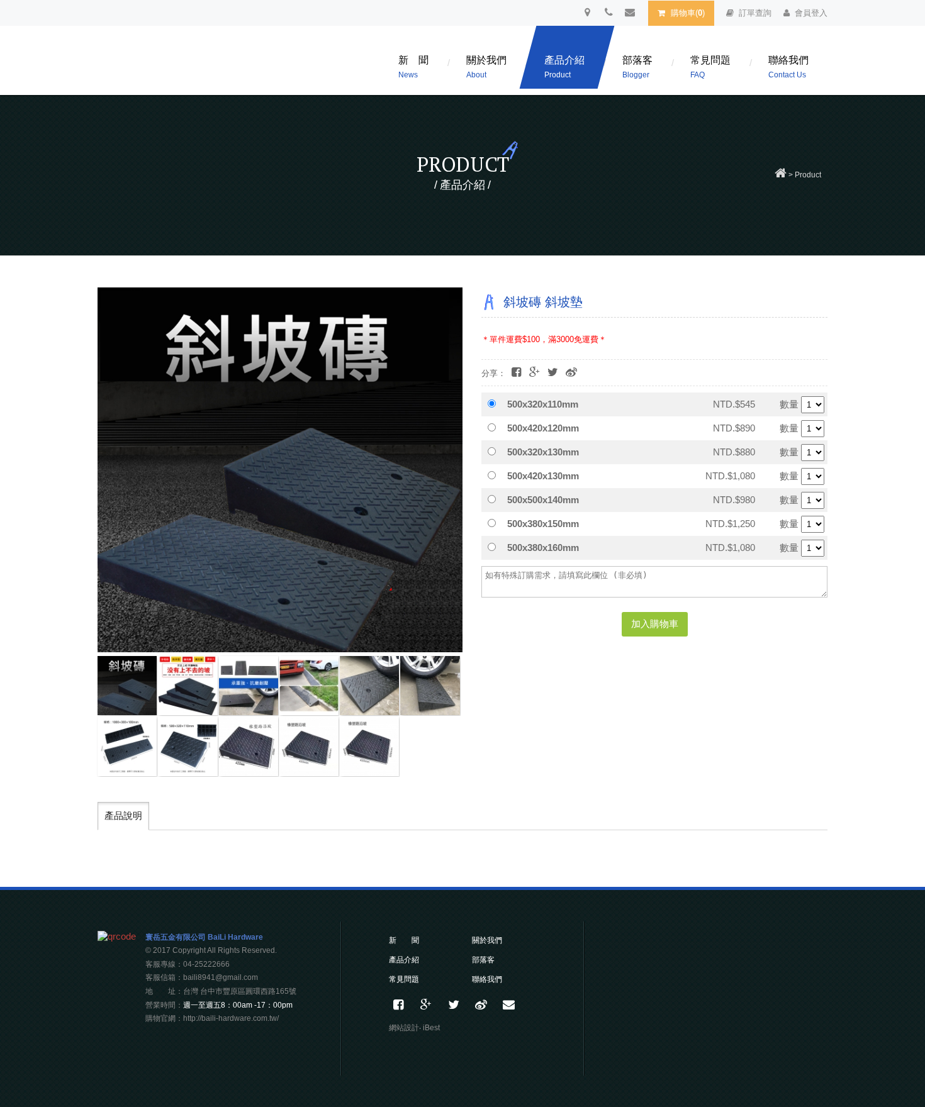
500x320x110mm (542, 404)
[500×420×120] (309, 746)
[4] (309, 685)
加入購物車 (654, 623)
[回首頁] (781, 174)
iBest (431, 1027)
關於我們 (486, 67)
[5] (248, 685)
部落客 (637, 67)
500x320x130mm (543, 452)
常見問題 (710, 67)
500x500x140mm (543, 499)
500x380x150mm (543, 523)
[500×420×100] (248, 746)
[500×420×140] (369, 746)
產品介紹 (564, 67)
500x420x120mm (543, 428)
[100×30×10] (127, 746)
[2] (187, 685)
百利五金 (208, 63)
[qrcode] (117, 936)
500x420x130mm (543, 475)
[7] (429, 685)
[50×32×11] (187, 746)
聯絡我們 (788, 67)
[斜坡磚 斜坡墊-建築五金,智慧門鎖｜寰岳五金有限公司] (553, 372)
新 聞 (413, 67)
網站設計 (404, 1027)
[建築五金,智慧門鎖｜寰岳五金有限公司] (453, 1005)
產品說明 (123, 815)
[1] (127, 685)
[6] (369, 685)
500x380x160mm (543, 547)
